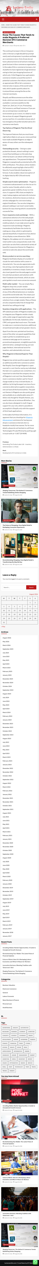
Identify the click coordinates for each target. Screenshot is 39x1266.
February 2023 (7, 761)
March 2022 (7, 787)
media (14, 1059)
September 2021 (8, 809)
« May (3, 626)
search (23, 1063)
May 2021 (6, 824)
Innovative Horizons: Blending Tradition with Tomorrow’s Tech (17, 966)
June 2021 (6, 820)
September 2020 (8, 854)
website (12, 1070)
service (30, 1063)
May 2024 (6, 705)
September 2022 (8, 779)
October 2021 (7, 805)
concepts (5, 1035)
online (4, 1063)
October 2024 (7, 686)
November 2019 (8, 891)
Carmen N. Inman (8, 45)
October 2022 (7, 776)
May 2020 (6, 869)
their (27, 1067)
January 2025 (7, 675)
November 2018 (8, 932)
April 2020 (6, 873)
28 (25, 618)
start (10, 1067)
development (6, 1039)
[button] (3, 19)
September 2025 (8, 649)
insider (27, 1051)
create (30, 1035)
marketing (5, 1059)
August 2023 (7, 738)
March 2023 (7, 757)
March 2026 (7, 645)
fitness (28, 1043)
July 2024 (6, 697)
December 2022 (8, 768)
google (4, 1047)
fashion (32, 1039)
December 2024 (8, 679)
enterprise (24, 1039)
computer (31, 1031)
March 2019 (7, 921)
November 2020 (8, 846)
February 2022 (7, 791)
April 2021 (6, 828)
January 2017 (7, 936)
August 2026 (7, 638)
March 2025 (7, 667)
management (23, 1055)
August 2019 (7, 902)
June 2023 (6, 746)
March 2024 (7, 712)
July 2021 (6, 817)
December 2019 (8, 887)
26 (14, 618)
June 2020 (6, 865)
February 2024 (7, 716)
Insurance (5, 1055)
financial (13, 1043)
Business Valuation (9, 985)
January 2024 (7, 720)
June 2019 (6, 910)
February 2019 (7, 925)
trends (4, 1070)
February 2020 (7, 880)
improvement (6, 1051)
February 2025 (7, 671)
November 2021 (8, 802)
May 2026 (6, 641)
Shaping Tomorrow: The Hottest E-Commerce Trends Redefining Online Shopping (17, 491)
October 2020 (7, 850)
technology (19, 1067)
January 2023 (7, 764)
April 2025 (6, 664)
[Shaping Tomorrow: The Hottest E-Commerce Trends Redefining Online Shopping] (19, 476)
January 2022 (7, 794)
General (5, 992)
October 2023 (7, 731)
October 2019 (7, 895)
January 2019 (7, 928)
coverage (22, 1035)
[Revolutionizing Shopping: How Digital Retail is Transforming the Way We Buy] (19, 546)
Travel (34, 1067)
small (4, 1067)
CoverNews (21, 1263)
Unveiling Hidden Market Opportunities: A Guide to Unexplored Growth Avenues (19, 949)
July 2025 (6, 653)
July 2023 (6, 742)
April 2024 (6, 708)
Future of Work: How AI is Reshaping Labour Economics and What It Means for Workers (17, 960)
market (32, 1055)
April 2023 (6, 753)
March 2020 (7, 876)
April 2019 (6, 917)
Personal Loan (7, 1004)
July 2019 (6, 906)
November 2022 (8, 772)
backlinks (5, 1031)
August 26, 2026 (18, 530)
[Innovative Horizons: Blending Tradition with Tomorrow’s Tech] (19, 1199)
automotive (24, 1027)
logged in (14, 579)
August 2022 (7, 783)
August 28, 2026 (18, 495)
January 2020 (7, 884)
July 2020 (6, 861)
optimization (13, 1063)
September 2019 (8, 899)
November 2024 (8, 682)
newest (30, 1059)
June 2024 (6, 701)
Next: (14, 451)
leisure (14, 1055)
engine (16, 1039)
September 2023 (8, 735)
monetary (22, 1059)
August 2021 (7, 813)
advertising (6, 1027)
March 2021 (7, 832)
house (19, 1047)
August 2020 (7, 858)
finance (4, 1043)
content (14, 1035)
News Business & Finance (11, 1000)
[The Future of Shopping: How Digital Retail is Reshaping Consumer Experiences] (19, 511)
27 (20, 618)
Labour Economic (8, 996)
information (18, 1051)
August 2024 (7, 694)
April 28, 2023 (18, 45)
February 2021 (7, 835)
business (14, 1031)
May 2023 (6, 750)
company (22, 1031)
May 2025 (6, 660)
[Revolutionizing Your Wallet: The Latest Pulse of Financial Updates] (19, 1127)
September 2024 (8, 690)
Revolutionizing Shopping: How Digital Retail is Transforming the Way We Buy (18, 561)
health (12, 1047)
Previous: (17, 444)
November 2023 (8, 727)
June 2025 (6, 656)
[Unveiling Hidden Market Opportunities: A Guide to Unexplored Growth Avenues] (19, 1091)
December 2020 (8, 843)
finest (21, 1043)
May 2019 (6, 914)
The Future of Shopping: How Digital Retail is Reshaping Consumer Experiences (17, 526)
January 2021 (7, 839)
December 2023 (8, 723)
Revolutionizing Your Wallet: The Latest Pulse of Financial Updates (18, 955)
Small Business (7, 1007)
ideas (25, 1047)
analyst (15, 1027)
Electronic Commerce (9, 32)
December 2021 (8, 798)
